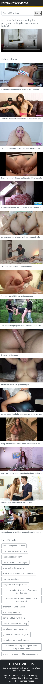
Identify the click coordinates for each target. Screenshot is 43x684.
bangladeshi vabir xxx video (15, 629)
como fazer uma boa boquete (16, 640)
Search (38, 13)
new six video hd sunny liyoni (15, 562)
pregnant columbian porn (14, 606)
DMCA (7, 675)
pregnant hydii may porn (13, 568)
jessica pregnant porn (12, 557)
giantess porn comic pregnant (16, 634)
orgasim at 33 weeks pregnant (25, 654)
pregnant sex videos (25, 681)
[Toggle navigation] (38, 3)
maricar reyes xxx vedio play (15, 623)
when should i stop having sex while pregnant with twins (21, 647)
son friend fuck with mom (14, 618)
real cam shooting (11, 579)
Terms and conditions (14, 678)
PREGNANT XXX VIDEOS (14, 3)
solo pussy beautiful (11, 612)
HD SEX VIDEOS (21, 664)
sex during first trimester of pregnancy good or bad (21, 591)
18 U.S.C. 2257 (18, 675)
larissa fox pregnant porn (14, 545)
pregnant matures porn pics (15, 584)
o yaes (5, 654)
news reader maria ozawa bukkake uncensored (21, 599)
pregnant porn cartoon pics (15, 551)
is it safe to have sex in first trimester (19, 573)
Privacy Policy (31, 675)
